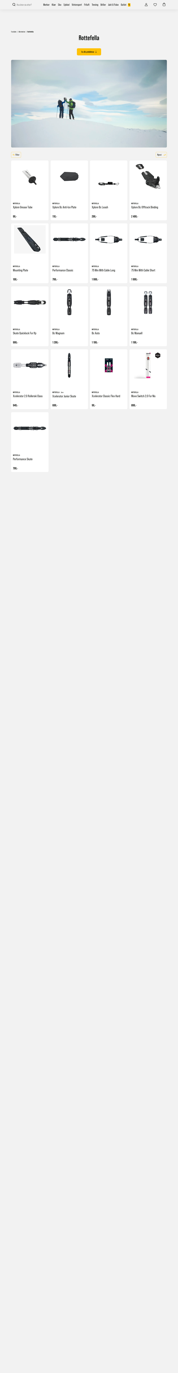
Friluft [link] (87, 4)
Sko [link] (59, 4)
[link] (146, 4)
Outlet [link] (125, 4)
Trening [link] (95, 4)
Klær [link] (54, 4)
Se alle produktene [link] (87, 52)
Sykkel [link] (67, 4)
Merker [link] (46, 4)
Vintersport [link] (77, 4)
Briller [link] (103, 4)
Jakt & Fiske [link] (113, 4)
